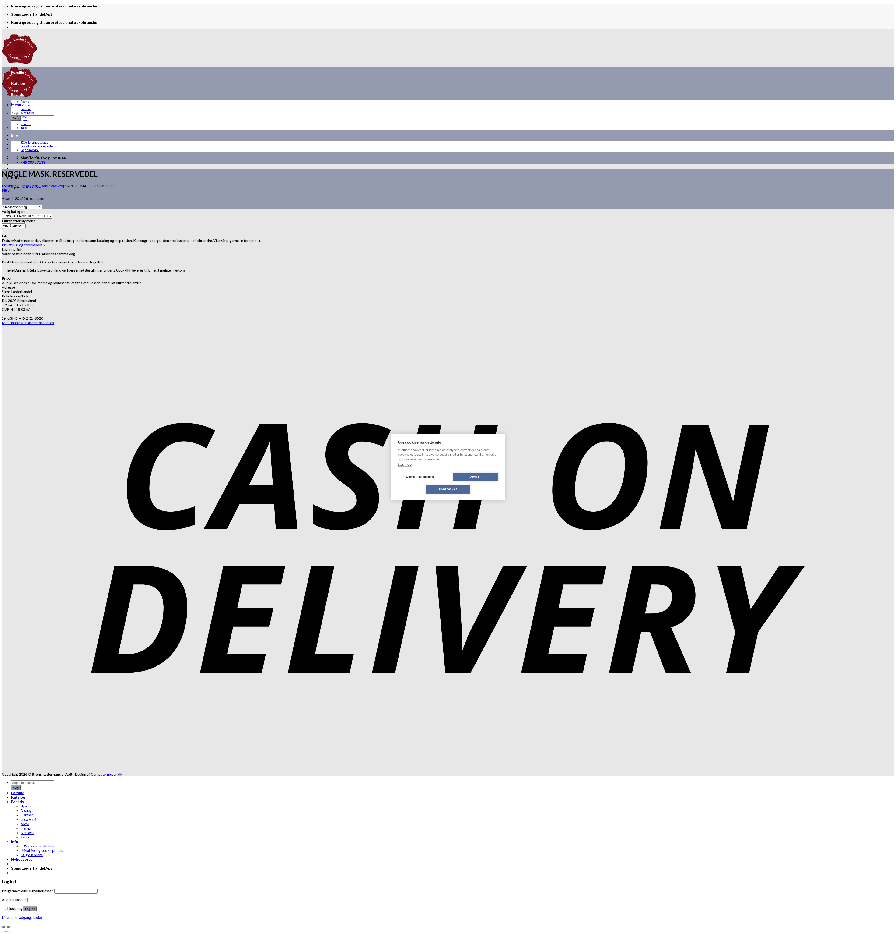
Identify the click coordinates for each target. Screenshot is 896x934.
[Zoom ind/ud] (8, 927)
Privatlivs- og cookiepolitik (24, 245)
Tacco (24, 128)
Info (14, 135)
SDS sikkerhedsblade (34, 142)
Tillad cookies (448, 489)
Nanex (25, 120)
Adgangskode (14, 899)
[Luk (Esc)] (4, 927)
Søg (16, 118)
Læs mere (405, 464)
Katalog (18, 83)
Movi (24, 116)
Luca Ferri (27, 113)
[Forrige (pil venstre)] (4, 931)
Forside (17, 72)
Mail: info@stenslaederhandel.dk (28, 322)
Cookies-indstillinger (420, 476)
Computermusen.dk (106, 774)
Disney (25, 105)
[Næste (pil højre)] (8, 931)
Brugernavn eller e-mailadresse (28, 890)
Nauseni (26, 124)
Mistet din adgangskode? (22, 917)
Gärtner (26, 109)
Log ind (30, 909)
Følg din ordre (30, 150)
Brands (17, 94)
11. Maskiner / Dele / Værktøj (40, 186)
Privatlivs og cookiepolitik (37, 146)
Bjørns (25, 101)
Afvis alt (476, 476)
